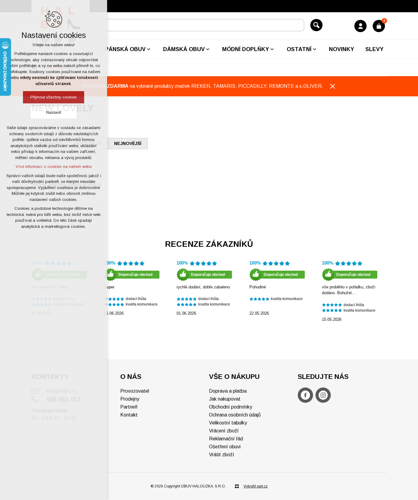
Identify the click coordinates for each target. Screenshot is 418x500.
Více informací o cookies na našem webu (54, 166)
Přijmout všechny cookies (53, 97)
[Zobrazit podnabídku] (149, 49)
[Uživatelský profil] (360, 26)
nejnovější (127, 143)
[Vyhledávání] (201, 25)
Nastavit (53, 112)
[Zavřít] (333, 86)
